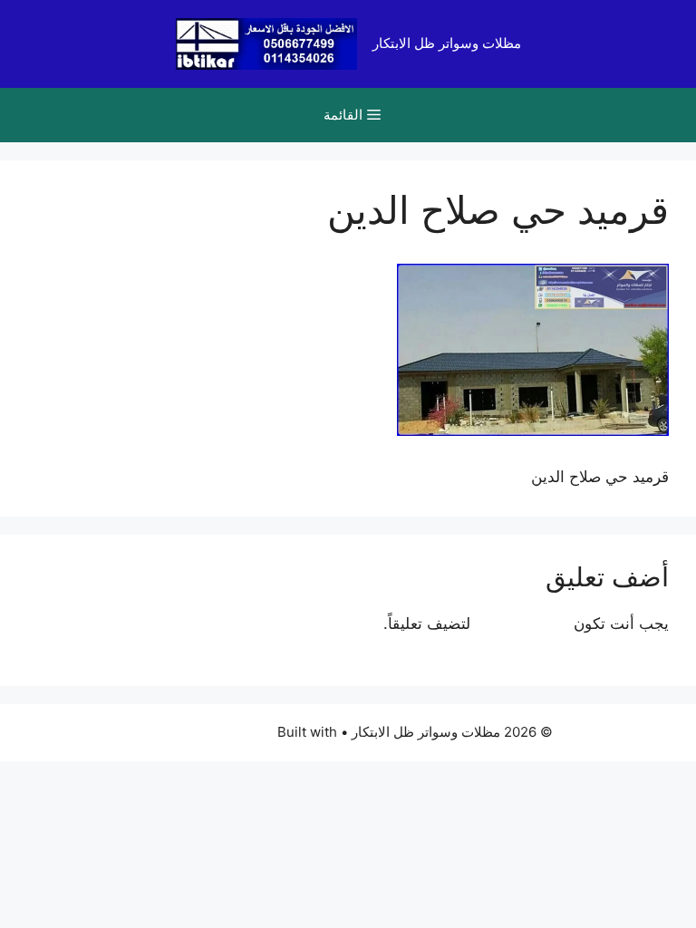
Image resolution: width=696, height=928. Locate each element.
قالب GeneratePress (209, 731)
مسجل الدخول (522, 623)
